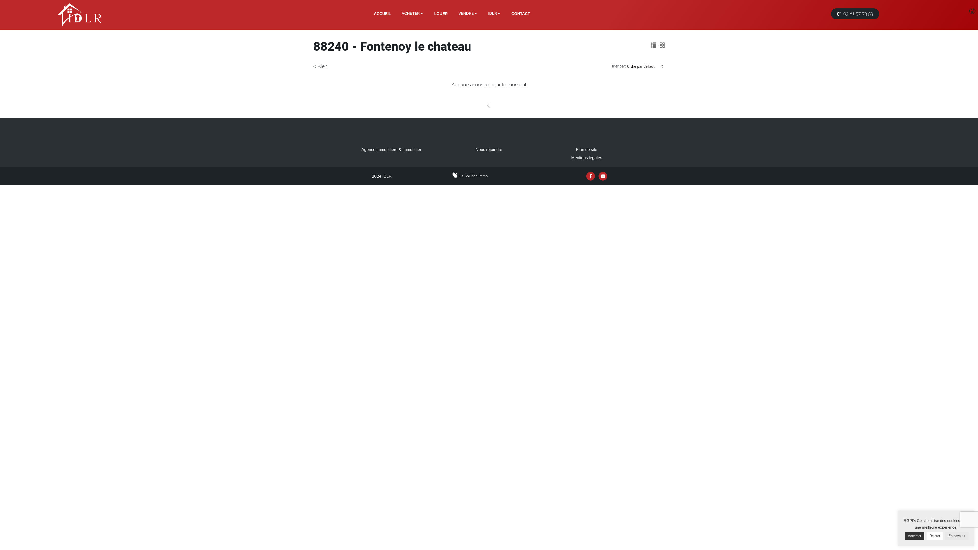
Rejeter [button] (935, 536)
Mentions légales (586, 158)
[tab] (382, 13)
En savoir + (957, 536)
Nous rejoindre (489, 149)
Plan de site (586, 149)
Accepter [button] (914, 536)
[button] (855, 13)
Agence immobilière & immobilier (391, 149)
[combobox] (645, 66)
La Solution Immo (473, 176)
